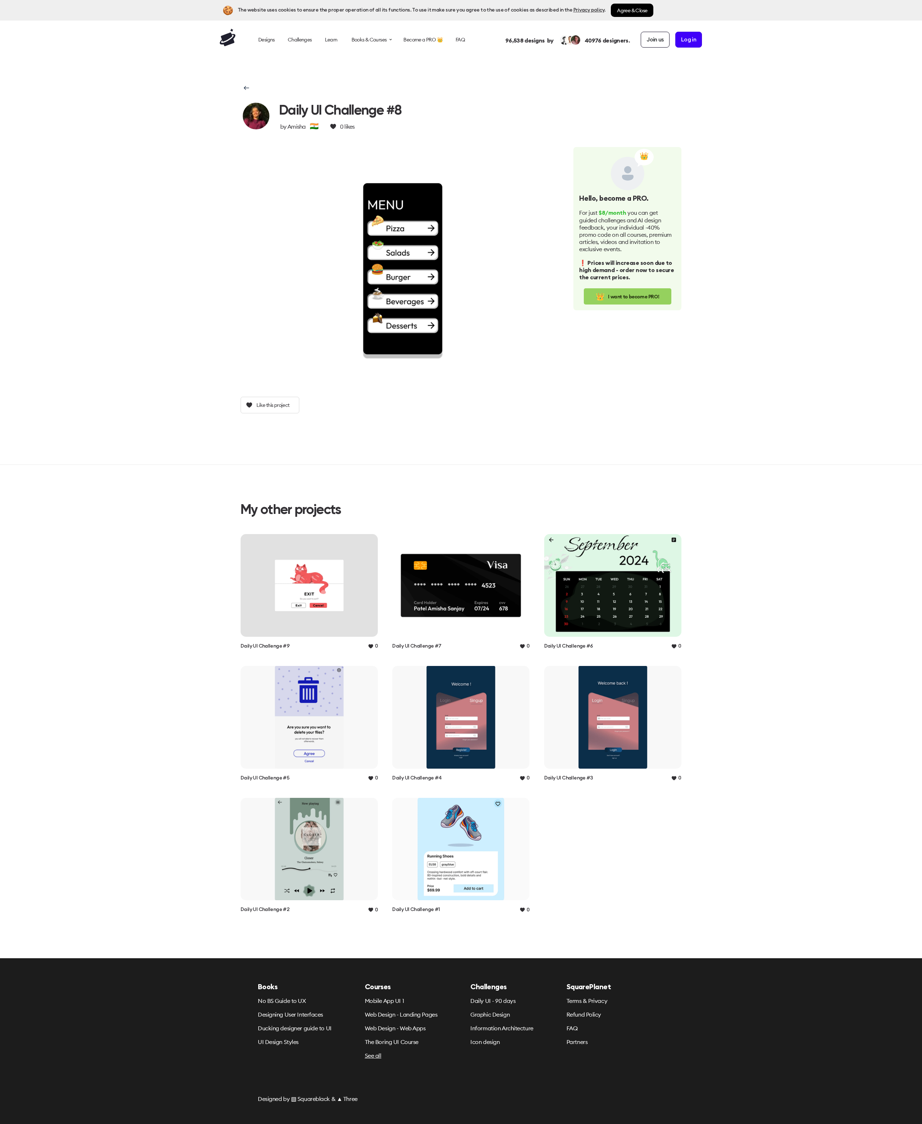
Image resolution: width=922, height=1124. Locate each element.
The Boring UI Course (392, 1042)
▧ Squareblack (310, 1098)
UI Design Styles (278, 1042)
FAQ (572, 1028)
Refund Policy (584, 1014)
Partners (577, 1042)
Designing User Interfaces (290, 1014)
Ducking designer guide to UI (295, 1028)
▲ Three (347, 1098)
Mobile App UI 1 (384, 1001)
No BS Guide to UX (282, 1001)
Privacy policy (588, 10)
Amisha (296, 126)
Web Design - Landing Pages (401, 1014)
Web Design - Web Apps (395, 1028)
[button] (246, 88)
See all (373, 1055)
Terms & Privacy (587, 1001)
